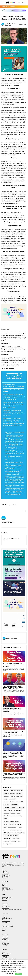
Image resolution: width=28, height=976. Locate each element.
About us (4, 870)
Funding (5, 810)
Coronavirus (6, 804)
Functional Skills (20, 807)
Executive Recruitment (7, 898)
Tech (18, 838)
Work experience (7, 844)
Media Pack (4, 917)
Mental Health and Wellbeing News (11, 821)
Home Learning (17, 810)
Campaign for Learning (10, 23)
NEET (11, 824)
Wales (19, 841)
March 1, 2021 (8, 25)
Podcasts (4, 929)
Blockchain (6, 796)
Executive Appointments (7, 897)
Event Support (5, 922)
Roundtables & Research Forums (9, 958)
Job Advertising (5, 919)
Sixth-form (10, 832)
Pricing (3, 916)
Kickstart (13, 813)
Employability (5, 887)
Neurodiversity (18, 824)
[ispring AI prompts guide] (14, 588)
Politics (5, 830)
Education (4, 884)
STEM (5, 835)
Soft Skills (17, 832)
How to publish (5, 937)
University (13, 841)
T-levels (13, 838)
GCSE (10, 810)
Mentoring (6, 824)
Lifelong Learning (18, 815)
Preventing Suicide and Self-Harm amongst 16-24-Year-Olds (14, 436)
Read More (13, 971)
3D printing (6, 790)
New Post (4, 939)
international (6, 813)
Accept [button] (18, 973)
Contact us (4, 871)
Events (3, 942)
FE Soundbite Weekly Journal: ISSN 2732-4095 (12, 909)
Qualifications (12, 830)
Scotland (19, 830)
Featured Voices (5, 908)
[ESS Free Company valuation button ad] (14, 557)
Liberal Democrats (8, 815)
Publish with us (5, 874)
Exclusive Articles (6, 906)
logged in (12, 538)
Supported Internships (13, 835)
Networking (4, 956)
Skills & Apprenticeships (7, 889)
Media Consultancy (6, 921)
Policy (20, 827)
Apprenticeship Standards (16, 790)
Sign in (23, 2)
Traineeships (6, 841)
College (5, 799)
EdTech (3, 885)
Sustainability (7, 838)
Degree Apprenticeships (9, 807)
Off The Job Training (12, 827)
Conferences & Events (7, 953)
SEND (5, 832)
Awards (3, 952)
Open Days (4, 957)
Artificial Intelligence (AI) (9, 793)
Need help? (4, 945)
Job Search (4, 900)
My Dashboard (5, 940)
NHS (5, 827)
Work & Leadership (6, 888)
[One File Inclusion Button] (14, 320)
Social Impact (5, 890)
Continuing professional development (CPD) (13, 801)
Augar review (19, 793)
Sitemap (4, 877)
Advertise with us (6, 875)
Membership (5, 944)
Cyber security (14, 804)
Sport (22, 832)
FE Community (5, 872)
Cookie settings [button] (9, 973)
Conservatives (12, 799)
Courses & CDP (5, 955)
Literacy (5, 818)
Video (3, 930)
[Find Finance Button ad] (14, 573)
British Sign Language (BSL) (17, 796)
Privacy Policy (5, 876)
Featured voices (13, 504)
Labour (18, 813)
